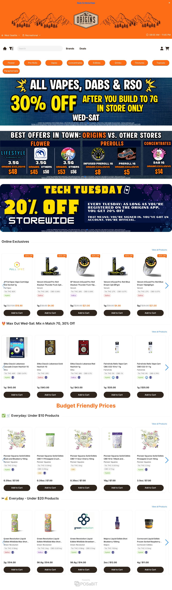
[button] (17, 266)
